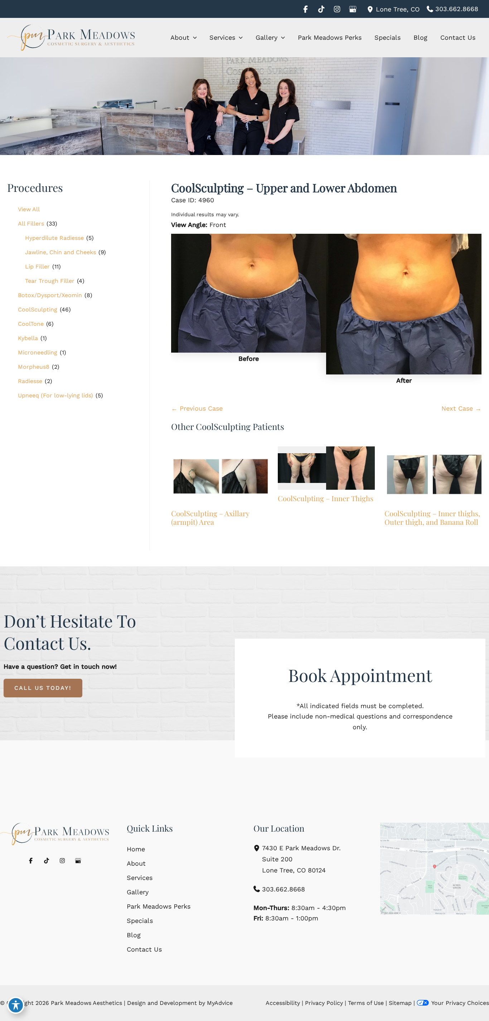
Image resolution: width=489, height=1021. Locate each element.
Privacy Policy (324, 1003)
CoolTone (31, 323)
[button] (193, 37)
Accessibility (283, 1003)
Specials (140, 920)
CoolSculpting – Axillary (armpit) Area (210, 517)
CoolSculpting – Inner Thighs (325, 498)
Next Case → (461, 408)
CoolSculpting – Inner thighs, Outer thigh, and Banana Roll (432, 517)
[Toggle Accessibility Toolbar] (15, 1005)
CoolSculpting (37, 309)
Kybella (28, 338)
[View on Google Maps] (434, 869)
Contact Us (144, 949)
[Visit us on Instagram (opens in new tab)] (337, 9)
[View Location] (371, 8)
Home (136, 849)
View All (29, 209)
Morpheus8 (33, 366)
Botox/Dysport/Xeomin (50, 295)
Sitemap (400, 1003)
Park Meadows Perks (158, 906)
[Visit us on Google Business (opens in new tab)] (352, 9)
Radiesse (30, 381)
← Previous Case (197, 408)
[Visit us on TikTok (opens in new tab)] (321, 9)
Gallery (138, 892)
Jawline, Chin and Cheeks (60, 252)
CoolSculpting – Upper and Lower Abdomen (284, 187)
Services (139, 877)
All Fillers (31, 223)
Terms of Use (366, 1003)
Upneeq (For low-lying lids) (55, 395)
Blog (134, 935)
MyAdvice (220, 1003)
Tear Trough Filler (49, 280)
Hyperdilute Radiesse (54, 237)
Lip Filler (37, 266)
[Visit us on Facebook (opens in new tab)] (305, 9)
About (136, 863)
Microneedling (37, 352)
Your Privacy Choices (460, 1003)
